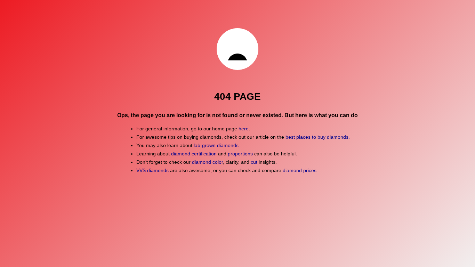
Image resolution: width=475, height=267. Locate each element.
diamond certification (194, 153)
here (244, 128)
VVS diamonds (152, 170)
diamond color (207, 162)
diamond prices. (300, 170)
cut (254, 162)
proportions (240, 153)
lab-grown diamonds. (217, 145)
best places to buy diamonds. (317, 137)
